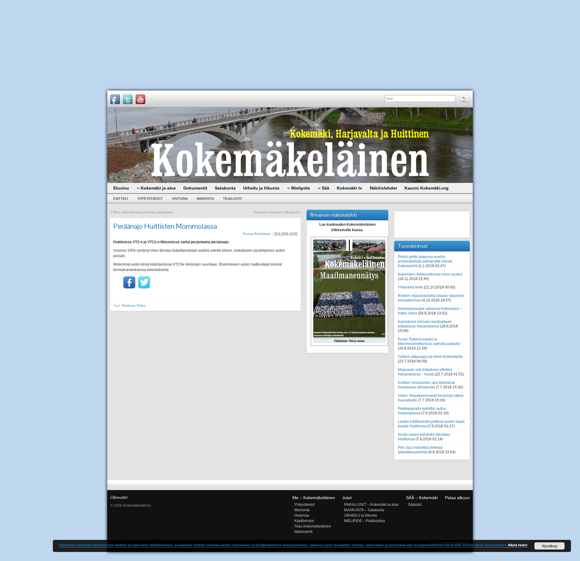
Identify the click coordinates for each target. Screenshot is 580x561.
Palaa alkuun (457, 497)
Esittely (120, 198)
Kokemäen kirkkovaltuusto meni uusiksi (430, 274)
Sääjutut (414, 504)
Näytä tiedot (517, 545)
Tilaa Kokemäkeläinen (312, 526)
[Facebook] (115, 99)
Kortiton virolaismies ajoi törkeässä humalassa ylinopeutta (426, 385)
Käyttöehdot (304, 521)
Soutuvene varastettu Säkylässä (275, 212)
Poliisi (141, 305)
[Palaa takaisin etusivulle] (290, 145)
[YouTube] (140, 99)
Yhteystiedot (150, 198)
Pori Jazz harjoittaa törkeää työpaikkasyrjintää (420, 449)
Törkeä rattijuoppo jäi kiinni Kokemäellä (430, 357)
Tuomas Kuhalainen (257, 233)
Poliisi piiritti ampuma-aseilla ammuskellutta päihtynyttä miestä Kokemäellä (425, 261)
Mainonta (205, 198)
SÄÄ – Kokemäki (422, 497)
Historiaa (301, 515)
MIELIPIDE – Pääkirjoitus (364, 521)
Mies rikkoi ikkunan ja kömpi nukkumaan (143, 212)
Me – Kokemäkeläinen (313, 497)
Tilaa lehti (232, 198)
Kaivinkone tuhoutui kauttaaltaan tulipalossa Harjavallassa (425, 324)
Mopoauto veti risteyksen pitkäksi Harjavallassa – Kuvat (425, 372)
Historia (180, 198)
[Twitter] (128, 99)
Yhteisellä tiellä (410, 287)
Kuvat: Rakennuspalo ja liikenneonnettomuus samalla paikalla (429, 341)
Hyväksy (549, 546)
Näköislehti (303, 532)
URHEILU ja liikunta (360, 515)
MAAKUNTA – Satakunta (364, 510)
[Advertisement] (290, 45)
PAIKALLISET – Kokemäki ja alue (371, 504)
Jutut (347, 497)
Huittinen (128, 305)
